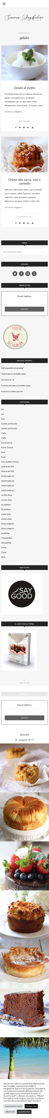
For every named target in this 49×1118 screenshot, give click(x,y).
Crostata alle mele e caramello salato (15, 386)
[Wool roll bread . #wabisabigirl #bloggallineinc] (24, 816)
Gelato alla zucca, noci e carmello (24, 181)
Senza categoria (7, 524)
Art (2, 409)
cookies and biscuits (9, 424)
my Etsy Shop (6, 495)
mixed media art (7, 476)
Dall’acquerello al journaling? (12, 368)
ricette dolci (6, 514)
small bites (5, 533)
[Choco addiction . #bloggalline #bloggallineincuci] (24, 1012)
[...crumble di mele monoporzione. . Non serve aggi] (24, 767)
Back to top (24, 683)
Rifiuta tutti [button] (10, 1112)
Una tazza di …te (7, 380)
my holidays (6, 505)
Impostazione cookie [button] (13, 1106)
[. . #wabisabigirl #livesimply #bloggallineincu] (24, 865)
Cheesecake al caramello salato (13, 374)
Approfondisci (24, 1112)
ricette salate (6, 519)
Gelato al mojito (24, 88)
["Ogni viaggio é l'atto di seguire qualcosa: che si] (24, 1061)
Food (3, 457)
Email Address (24, 296)
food (3, 452)
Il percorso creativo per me (12, 391)
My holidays (6, 509)
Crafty (3, 433)
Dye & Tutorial (7, 447)
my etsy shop (6, 500)
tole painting (6, 543)
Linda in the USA (7, 466)
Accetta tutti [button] (31, 1106)
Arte (3, 419)
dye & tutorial (6, 443)
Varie (3, 557)
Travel (3, 547)
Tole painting (6, 538)
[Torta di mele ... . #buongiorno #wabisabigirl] (24, 914)
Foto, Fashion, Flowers (10, 462)
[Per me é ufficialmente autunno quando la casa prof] (24, 963)
